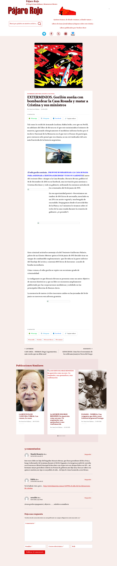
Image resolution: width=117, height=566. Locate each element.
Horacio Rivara (48, 339)
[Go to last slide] (19, 402)
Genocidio (31, 339)
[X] (58, 34)
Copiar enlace (70, 118)
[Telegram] (44, 34)
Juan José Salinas (34, 109)
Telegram (45, 118)
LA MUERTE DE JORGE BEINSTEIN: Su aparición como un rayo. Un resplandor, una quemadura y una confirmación (60, 419)
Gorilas (39, 339)
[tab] (57, 435)
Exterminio (31, 93)
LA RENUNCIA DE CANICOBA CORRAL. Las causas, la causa (28, 416)
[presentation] (30, 390)
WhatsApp (33, 118)
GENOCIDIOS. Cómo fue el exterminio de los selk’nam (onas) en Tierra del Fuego (77, 351)
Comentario (30, 523)
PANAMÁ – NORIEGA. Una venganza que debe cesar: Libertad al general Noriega (92, 416)
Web (73, 546)
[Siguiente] (103, 402)
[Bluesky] (73, 34)
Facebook (57, 118)
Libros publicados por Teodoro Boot (73, 28)
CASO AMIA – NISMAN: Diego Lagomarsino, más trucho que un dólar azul (40, 351)
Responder (88, 454)
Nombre (28, 546)
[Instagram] (66, 34)
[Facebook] (51, 34)
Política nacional (48, 93)
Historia (38, 93)
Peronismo (59, 339)
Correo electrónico (56, 546)
